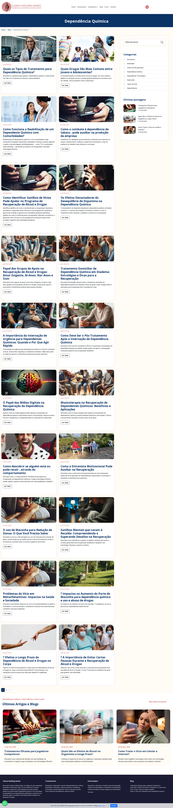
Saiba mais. (102, 805)
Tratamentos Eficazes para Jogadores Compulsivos (26, 752)
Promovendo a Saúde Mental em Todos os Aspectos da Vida (63, 789)
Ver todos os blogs (157, 702)
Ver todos (90, 792)
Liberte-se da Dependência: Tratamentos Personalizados (104, 787)
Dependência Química (134, 72)
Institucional (81, 7)
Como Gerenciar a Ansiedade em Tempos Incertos (59, 791)
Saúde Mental (132, 88)
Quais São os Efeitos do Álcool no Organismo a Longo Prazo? (81, 752)
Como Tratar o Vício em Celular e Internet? (137, 752)
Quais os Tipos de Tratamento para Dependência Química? (147, 791)
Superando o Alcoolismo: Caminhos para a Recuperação (104, 785)
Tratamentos (92, 7)
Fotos (106, 7)
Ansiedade (130, 64)
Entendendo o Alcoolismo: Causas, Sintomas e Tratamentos (62, 787)
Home (73, 7)
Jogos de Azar (132, 84)
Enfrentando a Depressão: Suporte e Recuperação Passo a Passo (64, 785)
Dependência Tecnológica (136, 76)
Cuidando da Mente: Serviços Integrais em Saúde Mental (104, 789)
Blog (101, 7)
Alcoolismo (131, 59)
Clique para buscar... (132, 42)
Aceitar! (114, 805)
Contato (113, 7)
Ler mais (7, 83)
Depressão (131, 80)
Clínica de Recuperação (135, 68)
